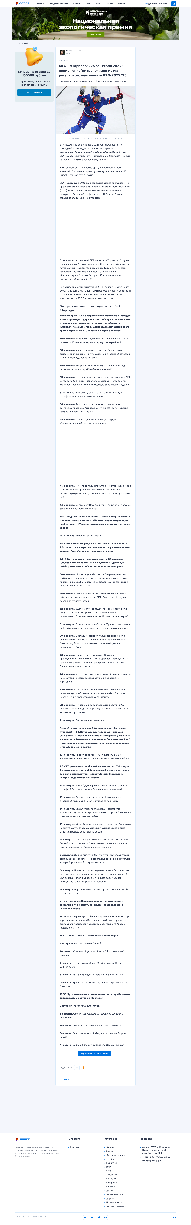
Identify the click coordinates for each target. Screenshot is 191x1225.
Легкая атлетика (114, 1194)
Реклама (74, 1147)
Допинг (110, 1190)
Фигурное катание (58, 3)
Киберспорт (112, 1182)
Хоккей (76, 3)
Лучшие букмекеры (116, 1206)
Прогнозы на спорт (115, 1202)
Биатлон (110, 1186)
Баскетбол (111, 1163)
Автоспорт (111, 1174)
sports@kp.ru (155, 1161)
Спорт (17, 43)
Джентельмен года (157, 3)
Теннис (109, 3)
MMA (88, 3)
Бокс (98, 3)
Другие (110, 1198)
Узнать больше (34, 92)
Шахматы (111, 1178)
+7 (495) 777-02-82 (161, 1157)
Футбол (40, 3)
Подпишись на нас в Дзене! (94, 1053)
